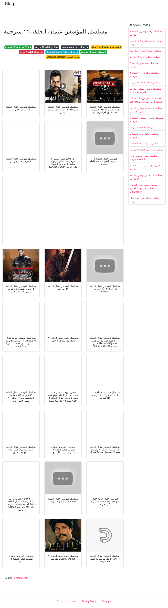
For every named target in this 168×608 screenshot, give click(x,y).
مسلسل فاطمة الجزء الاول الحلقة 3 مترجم (146, 42)
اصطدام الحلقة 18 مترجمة (47, 47)
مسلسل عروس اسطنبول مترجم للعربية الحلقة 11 (145, 90)
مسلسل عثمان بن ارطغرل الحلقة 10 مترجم (146, 176)
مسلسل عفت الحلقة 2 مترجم (144, 127)
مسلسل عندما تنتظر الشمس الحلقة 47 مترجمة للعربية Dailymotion (144, 188)
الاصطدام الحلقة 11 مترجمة (93, 51)
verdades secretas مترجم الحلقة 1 (63, 56)
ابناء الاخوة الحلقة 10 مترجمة (18, 47)
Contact (72, 601)
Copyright (107, 601)
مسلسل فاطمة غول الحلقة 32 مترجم (144, 199)
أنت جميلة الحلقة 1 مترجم (31, 51)
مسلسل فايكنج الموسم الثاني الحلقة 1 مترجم (144, 157)
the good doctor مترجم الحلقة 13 (62, 51)
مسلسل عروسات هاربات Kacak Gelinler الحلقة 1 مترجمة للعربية (146, 100)
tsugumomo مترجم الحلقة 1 (75, 47)
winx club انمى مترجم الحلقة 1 (106, 47)
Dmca (59, 601)
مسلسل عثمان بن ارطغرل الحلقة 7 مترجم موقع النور (146, 109)
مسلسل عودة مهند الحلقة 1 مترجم (146, 149)
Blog (9, 3)
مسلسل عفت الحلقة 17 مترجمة (145, 50)
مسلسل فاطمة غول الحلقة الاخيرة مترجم (146, 167)
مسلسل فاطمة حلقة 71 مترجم (145, 56)
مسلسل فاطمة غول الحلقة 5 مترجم (144, 64)
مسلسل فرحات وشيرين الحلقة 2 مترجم (146, 33)
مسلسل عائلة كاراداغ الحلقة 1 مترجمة (144, 74)
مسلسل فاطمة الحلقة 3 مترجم (145, 82)
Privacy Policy (89, 601)
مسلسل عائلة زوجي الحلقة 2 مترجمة (144, 135)
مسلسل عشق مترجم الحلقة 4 (144, 143)
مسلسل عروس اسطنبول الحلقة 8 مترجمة (146, 119)
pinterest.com (21, 577)
